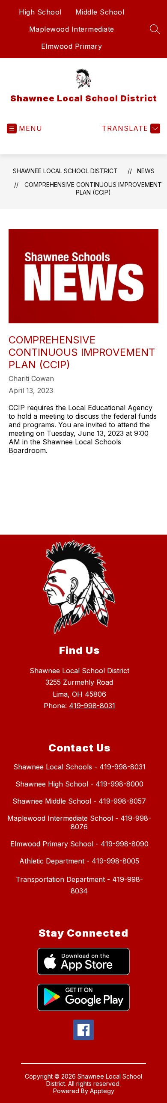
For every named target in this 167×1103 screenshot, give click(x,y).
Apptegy (102, 1090)
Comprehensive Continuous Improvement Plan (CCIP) (93, 188)
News (146, 170)
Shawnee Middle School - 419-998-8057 (79, 801)
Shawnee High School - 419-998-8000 (79, 784)
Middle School (100, 12)
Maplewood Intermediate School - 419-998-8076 (79, 822)
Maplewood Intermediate (71, 29)
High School (40, 12)
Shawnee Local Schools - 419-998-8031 (79, 767)
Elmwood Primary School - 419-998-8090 (79, 844)
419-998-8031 (92, 705)
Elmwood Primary (71, 46)
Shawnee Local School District (65, 170)
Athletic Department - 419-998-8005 (79, 861)
